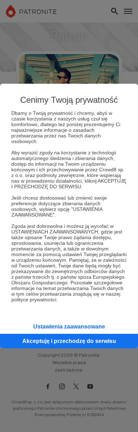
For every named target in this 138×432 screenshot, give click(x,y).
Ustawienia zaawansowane (69, 327)
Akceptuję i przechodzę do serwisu (69, 341)
